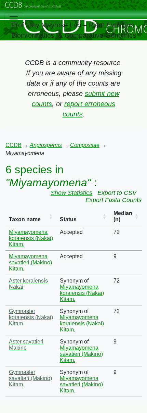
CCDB (13, 145)
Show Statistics (71, 192)
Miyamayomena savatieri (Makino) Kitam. (30, 262)
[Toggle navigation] (13, 19)
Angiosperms (46, 145)
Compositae (84, 145)
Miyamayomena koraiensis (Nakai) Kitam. (31, 238)
